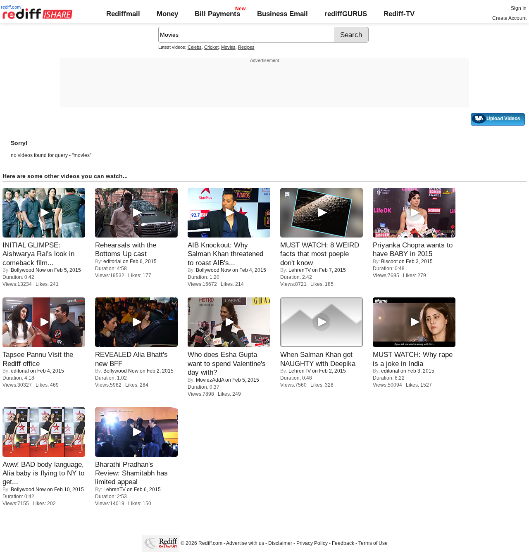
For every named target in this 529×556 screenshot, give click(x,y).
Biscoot (389, 261)
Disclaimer (280, 543)
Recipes (246, 47)
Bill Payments (217, 13)
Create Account (509, 18)
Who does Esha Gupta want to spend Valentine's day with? (227, 363)
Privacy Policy (312, 543)
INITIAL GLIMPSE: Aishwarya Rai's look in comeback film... (38, 253)
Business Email (282, 13)
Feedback (343, 543)
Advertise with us (245, 543)
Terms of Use (373, 543)
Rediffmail (123, 13)
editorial (112, 261)
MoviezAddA (210, 380)
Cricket (211, 47)
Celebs (195, 47)
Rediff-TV (399, 13)
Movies (228, 47)
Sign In (519, 8)
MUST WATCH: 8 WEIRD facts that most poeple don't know (319, 253)
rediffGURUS (345, 13)
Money (167, 13)
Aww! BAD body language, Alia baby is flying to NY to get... (43, 473)
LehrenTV (299, 270)
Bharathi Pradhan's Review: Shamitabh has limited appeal (131, 473)
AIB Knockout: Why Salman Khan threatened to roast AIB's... (225, 253)
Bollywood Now (28, 270)
